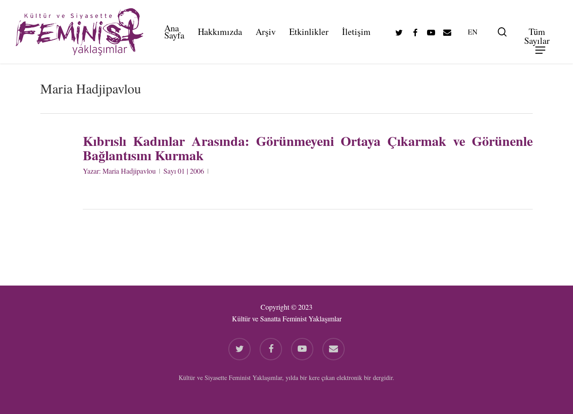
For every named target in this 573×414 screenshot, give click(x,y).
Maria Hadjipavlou (129, 170)
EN (473, 31)
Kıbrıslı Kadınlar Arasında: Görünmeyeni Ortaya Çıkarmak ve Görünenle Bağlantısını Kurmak (308, 148)
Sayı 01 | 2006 (183, 170)
